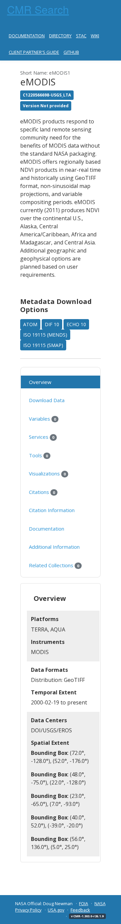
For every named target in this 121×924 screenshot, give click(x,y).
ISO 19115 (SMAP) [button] (43, 345)
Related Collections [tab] (54, 565)
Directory (60, 36)
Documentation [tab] (46, 528)
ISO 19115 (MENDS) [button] (45, 335)
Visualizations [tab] (47, 473)
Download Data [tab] (47, 400)
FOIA (83, 903)
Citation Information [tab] (52, 510)
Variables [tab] (42, 418)
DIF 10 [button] (52, 324)
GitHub (71, 52)
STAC (81, 36)
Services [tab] (41, 436)
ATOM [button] (30, 324)
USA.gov (56, 910)
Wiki (95, 36)
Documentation (27, 36)
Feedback (80, 910)
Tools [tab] (38, 455)
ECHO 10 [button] (76, 324)
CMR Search (38, 9)
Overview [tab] (40, 382)
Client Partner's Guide (34, 52)
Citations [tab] (42, 492)
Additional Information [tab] (54, 546)
